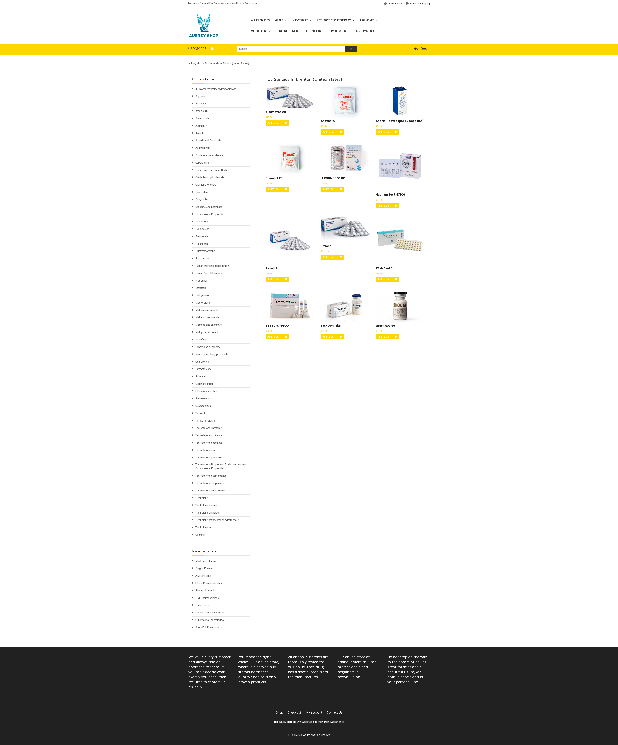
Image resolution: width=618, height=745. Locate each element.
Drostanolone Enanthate (208, 206)
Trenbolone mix (204, 527)
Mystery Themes (320, 734)
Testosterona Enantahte (208, 427)
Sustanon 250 (203, 405)
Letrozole (200, 287)
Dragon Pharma (204, 568)
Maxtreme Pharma (205, 561)
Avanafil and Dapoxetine (208, 140)
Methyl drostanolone (207, 332)
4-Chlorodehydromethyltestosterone (215, 88)
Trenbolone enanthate (207, 512)
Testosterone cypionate (208, 435)
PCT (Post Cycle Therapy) (334, 20)
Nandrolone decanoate (208, 347)
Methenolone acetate (207, 317)
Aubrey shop (195, 63)
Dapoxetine (201, 192)
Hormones (367, 20)
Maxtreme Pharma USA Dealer (204, 3)
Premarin (200, 376)
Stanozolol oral (203, 398)
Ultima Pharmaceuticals (208, 583)
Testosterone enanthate (208, 442)
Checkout (294, 712)
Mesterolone (202, 302)
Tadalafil (200, 413)
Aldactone (201, 103)
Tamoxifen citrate (205, 420)
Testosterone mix (205, 450)
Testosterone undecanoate (210, 490)
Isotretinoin (201, 280)
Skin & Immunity (365, 31)
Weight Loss (259, 31)
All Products (260, 20)
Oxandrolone (202, 361)
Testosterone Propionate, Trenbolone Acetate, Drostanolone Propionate (221, 466)
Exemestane (202, 229)
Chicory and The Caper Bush (211, 170)
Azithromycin (202, 147)
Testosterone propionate (209, 457)
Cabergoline (202, 162)
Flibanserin (201, 243)
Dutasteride (202, 221)
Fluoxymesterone (205, 251)
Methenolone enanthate (208, 324)
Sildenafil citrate (204, 383)
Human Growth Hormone (209, 273)
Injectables (300, 20)
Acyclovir (200, 96)
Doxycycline (202, 199)
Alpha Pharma (203, 575)
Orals (279, 20)
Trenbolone (201, 498)
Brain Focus (338, 31)
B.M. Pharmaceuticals (207, 597)
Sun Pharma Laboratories (209, 620)
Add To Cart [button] (273, 123)
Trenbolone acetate (206, 505)
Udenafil (200, 534)
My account (314, 712)
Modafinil (200, 339)
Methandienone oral (206, 310)
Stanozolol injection (206, 391)
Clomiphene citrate (205, 184)
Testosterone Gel (288, 31)
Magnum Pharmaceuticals (209, 612)
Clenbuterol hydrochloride (209, 177)
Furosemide (202, 258)
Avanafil (199, 133)
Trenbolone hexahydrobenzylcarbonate (217, 520)
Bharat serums (203, 605)
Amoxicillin (201, 111)
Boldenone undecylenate (209, 155)
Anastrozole (202, 118)
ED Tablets (313, 31)
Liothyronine (202, 295)
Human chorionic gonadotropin (212, 265)
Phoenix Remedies (206, 590)
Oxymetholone (203, 369)
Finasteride (201, 236)
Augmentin (201, 125)
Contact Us (334, 712)
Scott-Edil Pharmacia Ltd (209, 627)
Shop (279, 712)
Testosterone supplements (210, 475)
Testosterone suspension (209, 483)
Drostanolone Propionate (209, 214)
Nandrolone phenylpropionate (211, 354)
